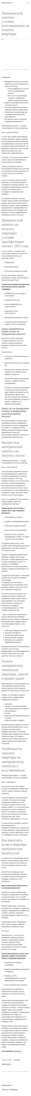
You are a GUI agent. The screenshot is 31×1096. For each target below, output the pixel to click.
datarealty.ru (18, 1051)
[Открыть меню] (28, 3)
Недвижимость (7, 3)
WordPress (14, 1089)
